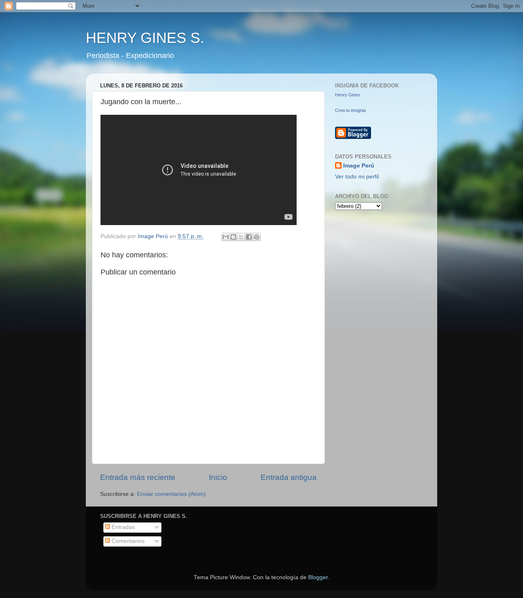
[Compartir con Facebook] (249, 237)
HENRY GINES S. (145, 37)
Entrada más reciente (137, 477)
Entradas (122, 527)
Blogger (318, 577)
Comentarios (127, 541)
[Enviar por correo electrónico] (225, 237)
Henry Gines (347, 94)
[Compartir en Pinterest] (257, 237)
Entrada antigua (289, 477)
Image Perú (358, 166)
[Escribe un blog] (233, 237)
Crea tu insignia (350, 110)
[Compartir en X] (241, 237)
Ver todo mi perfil (357, 177)
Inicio (218, 477)
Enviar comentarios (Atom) (171, 494)
